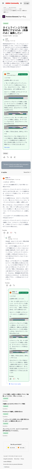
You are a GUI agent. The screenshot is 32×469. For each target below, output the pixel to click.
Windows (6, 153)
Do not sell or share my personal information (13, 464)
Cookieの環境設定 (7, 461)
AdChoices (7, 467)
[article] (16, 205)
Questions (5, 401)
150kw (8, 73)
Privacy (22, 458)
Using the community (8, 458)
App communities (12, 7)
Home (5, 7)
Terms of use (16, 458)
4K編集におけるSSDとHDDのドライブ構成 (14, 403)
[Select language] (21, 3)
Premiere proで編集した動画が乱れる (13, 411)
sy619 (6, 39)
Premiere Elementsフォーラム (10, 9)
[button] (3, 3)
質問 (20, 9)
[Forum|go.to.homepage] (12, 3)
